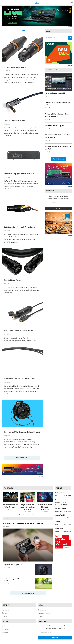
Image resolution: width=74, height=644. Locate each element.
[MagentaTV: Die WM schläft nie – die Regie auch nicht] (28, 497)
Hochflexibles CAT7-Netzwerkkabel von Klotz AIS (22, 432)
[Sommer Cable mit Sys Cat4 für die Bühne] (22, 360)
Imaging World (60, 515)
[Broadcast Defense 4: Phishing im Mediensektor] (45, 497)
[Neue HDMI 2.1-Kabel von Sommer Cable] (22, 312)
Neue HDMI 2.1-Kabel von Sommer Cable (19, 331)
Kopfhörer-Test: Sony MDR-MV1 (13, 565)
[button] (5, 503)
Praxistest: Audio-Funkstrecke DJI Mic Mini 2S (23, 523)
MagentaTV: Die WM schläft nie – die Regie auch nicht (27, 507)
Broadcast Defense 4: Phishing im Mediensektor (45, 507)
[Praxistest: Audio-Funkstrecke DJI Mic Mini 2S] (28, 545)
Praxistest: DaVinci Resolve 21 (55, 93)
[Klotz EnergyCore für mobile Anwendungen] (22, 208)
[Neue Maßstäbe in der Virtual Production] (10, 497)
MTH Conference (60, 508)
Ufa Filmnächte (60, 493)
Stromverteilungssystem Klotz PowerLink (19, 174)
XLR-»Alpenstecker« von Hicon (15, 67)
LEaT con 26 (59, 528)
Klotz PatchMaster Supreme (14, 121)
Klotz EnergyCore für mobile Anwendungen (19, 227)
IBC (56, 500)
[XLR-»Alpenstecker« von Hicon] (22, 49)
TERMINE (59, 488)
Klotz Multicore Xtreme (12, 280)
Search (70, 38)
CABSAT (57, 522)
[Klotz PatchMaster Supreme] (22, 102)
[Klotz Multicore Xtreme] (22, 261)
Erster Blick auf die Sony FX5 (54, 126)
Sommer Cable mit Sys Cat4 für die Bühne (19, 379)
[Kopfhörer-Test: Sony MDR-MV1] (43, 569)
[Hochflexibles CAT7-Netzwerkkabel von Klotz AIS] (22, 413)
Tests (6, 518)
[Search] (72, 3)
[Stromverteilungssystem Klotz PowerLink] (22, 155)
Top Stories (8, 488)
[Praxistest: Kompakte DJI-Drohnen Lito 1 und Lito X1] (43, 583)
